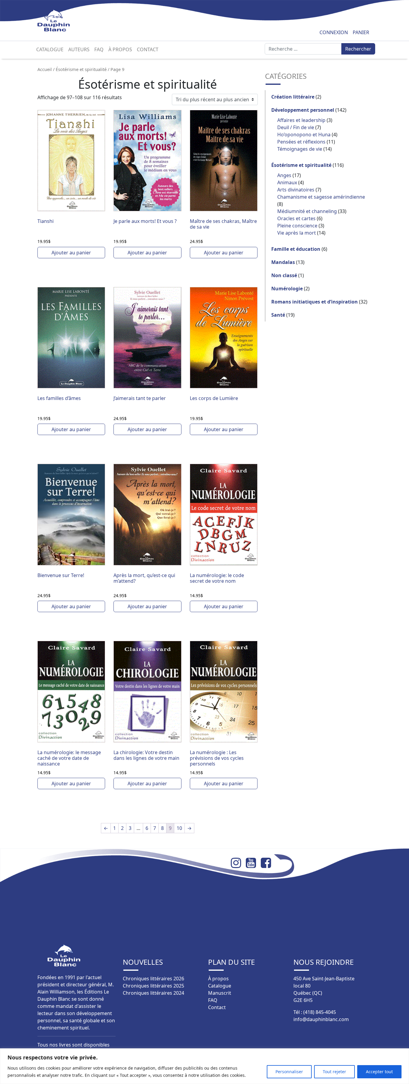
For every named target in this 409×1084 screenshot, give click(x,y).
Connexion (333, 32)
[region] (204, 1066)
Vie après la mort (296, 233)
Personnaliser (289, 1071)
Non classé (284, 275)
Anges (284, 175)
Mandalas (283, 262)
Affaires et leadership (301, 120)
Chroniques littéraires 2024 (153, 993)
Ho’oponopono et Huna (304, 134)
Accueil (44, 69)
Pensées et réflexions (301, 141)
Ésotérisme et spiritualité (81, 69)
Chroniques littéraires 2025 (153, 985)
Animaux (287, 182)
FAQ (99, 49)
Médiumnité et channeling (307, 211)
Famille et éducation (295, 249)
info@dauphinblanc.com (321, 1019)
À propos (120, 49)
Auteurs (79, 49)
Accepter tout (379, 1071)
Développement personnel (302, 110)
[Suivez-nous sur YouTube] (253, 862)
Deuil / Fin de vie (295, 127)
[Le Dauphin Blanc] (60, 20)
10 (179, 828)
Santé (278, 315)
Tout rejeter (334, 1071)
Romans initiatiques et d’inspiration (314, 301)
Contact (147, 49)
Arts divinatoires (295, 189)
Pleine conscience (297, 225)
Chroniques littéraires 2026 (153, 978)
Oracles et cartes (296, 218)
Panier (361, 32)
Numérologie (287, 288)
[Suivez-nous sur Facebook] (268, 862)
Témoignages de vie (299, 149)
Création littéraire (292, 96)
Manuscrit (219, 993)
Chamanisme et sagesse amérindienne (321, 197)
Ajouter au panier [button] (71, 252)
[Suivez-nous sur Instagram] (238, 862)
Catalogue (49, 49)
